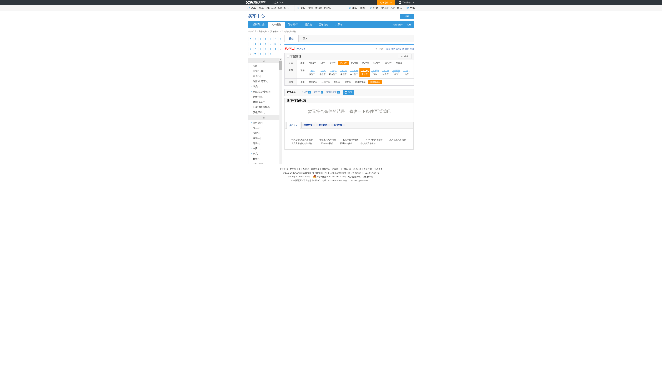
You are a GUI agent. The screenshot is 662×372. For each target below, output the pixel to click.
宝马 (257, 128)
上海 (398, 49)
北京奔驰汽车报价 (351, 139)
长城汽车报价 (346, 143)
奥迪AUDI (259, 71)
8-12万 (332, 63)
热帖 (392, 8)
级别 (291, 70)
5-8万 (322, 63)
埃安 (256, 86)
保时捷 (258, 122)
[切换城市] (301, 49)
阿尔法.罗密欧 (261, 91)
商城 (362, 8)
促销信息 (323, 24)
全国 (388, 49)
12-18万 (343, 63)
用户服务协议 (354, 176)
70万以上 (400, 63)
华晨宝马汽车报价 (327, 139)
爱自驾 (385, 8)
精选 (399, 8)
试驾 (273, 8)
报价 (310, 8)
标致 (256, 159)
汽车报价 (276, 24)
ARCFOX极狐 (261, 107)
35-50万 (376, 63)
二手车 (339, 24)
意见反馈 (368, 169)
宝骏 (256, 133)
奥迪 (257, 76)
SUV (286, 8)
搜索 (407, 16)
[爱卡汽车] (255, 2)
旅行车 (337, 82)
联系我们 (305, 169)
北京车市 (277, 2)
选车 (253, 8)
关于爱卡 (284, 169)
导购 (267, 8)
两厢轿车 (313, 82)
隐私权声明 (368, 176)
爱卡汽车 (263, 31)
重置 (350, 92)
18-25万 (354, 63)
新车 (261, 8)
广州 (402, 49)
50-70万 (388, 63)
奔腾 (256, 143)
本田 (257, 148)
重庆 (407, 49)
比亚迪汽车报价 (326, 143)
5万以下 (312, 63)
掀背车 (348, 82)
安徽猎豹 (259, 112)
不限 (302, 63)
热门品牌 (338, 125)
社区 (375, 8)
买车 (302, 8)
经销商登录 (398, 24)
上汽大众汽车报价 (367, 143)
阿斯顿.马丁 (260, 81)
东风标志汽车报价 (397, 139)
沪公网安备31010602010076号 (331, 176)
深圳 (412, 49)
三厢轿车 (326, 82)
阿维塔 (258, 97)
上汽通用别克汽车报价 (301, 143)
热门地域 (293, 125)
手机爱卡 (378, 169)
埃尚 (256, 66)
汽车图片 (336, 169)
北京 (393, 49)
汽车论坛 (347, 169)
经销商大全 (259, 24)
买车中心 (256, 16)
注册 (409, 24)
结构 (291, 82)
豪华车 (317, 92)
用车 (354, 8)
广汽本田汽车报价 (374, 139)
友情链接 (308, 125)
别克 (257, 153)
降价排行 (293, 24)
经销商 (318, 8)
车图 (280, 8)
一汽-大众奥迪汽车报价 (302, 139)
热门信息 (323, 125)
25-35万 (365, 63)
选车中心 (326, 169)
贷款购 (327, 8)
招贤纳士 (294, 169)
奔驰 (257, 138)
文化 (412, 8)
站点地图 (357, 169)
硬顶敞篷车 (360, 82)
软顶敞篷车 (375, 82)
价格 (291, 63)
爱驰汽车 (259, 102)
